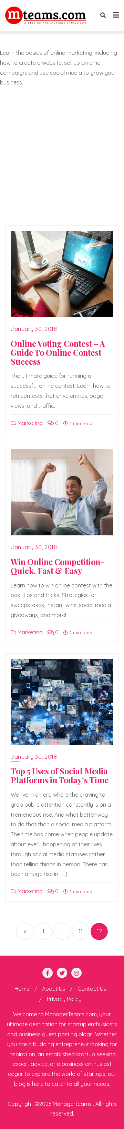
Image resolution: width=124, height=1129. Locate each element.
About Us (53, 988)
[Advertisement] (62, 156)
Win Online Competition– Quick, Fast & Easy (58, 566)
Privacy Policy (64, 999)
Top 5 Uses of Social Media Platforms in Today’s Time (59, 775)
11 (81, 931)
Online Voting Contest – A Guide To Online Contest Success (58, 352)
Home (22, 988)
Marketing (29, 423)
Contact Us (92, 988)
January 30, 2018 (34, 328)
